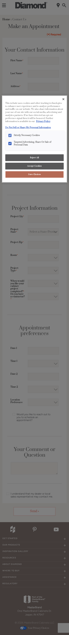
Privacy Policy (43, 121)
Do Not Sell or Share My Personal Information (28, 127)
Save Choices (34, 174)
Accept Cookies (34, 166)
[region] (34, 139)
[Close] (63, 99)
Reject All (34, 157)
